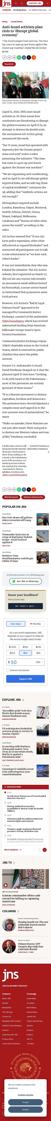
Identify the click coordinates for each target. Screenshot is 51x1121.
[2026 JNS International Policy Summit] (25, 1068)
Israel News (17, 21)
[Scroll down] (45, 850)
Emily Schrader (8, 905)
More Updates (11, 849)
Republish (8, 64)
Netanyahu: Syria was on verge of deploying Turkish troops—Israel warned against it (17, 538)
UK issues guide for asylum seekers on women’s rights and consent (25, 820)
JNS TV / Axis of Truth (10, 892)
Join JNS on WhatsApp (28, 581)
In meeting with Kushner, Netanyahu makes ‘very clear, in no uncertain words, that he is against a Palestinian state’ (17, 751)
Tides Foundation (13, 321)
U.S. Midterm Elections (38, 10)
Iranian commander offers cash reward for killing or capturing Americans (21, 898)
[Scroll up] (40, 850)
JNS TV (7, 862)
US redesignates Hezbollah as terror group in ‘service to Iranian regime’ (17, 731)
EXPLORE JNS (11, 699)
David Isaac (7, 523)
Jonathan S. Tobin (25, 952)
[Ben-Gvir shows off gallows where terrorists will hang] (43, 519)
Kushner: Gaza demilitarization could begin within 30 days (17, 558)
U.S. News (6, 707)
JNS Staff (6, 546)
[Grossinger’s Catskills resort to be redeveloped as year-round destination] (43, 771)
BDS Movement (11, 497)
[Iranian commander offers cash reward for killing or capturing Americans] (25, 879)
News (5, 21)
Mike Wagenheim (9, 737)
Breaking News (14, 787)
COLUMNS (9, 911)
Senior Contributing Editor (28, 918)
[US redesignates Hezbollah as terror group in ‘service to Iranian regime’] (43, 730)
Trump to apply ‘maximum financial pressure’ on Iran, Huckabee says (24, 830)
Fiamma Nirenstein (26, 930)
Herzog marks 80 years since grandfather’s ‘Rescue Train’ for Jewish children (25, 808)
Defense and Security (33, 497)
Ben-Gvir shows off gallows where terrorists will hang (17, 519)
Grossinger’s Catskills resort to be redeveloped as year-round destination (18, 772)
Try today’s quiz (25, 606)
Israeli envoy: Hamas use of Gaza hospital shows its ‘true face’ (26, 797)
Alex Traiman (7, 760)
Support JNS (35, 3)
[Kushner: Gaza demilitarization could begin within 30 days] (43, 557)
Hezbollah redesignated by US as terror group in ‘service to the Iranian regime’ (25, 840)
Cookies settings (25, 1095)
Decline (25, 1109)
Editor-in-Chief (24, 940)
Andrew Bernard (9, 719)
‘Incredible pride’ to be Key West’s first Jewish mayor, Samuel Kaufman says (16, 713)
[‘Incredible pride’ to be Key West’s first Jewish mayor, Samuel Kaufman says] (43, 712)
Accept (25, 1102)
